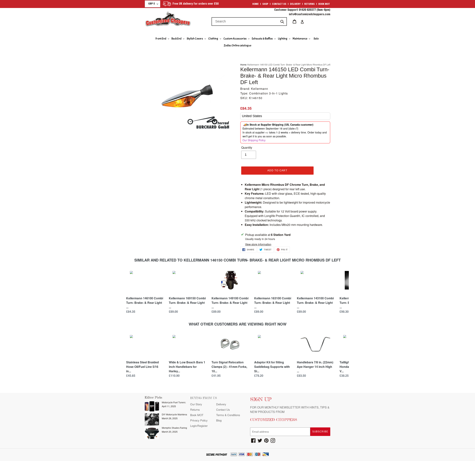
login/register (199, 426)
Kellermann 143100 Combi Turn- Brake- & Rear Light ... (315, 302)
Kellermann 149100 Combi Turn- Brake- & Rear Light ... (230, 302)
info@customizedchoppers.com (309, 14)
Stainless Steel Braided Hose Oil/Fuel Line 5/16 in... (142, 366)
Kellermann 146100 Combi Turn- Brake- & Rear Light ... (144, 302)
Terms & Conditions (228, 415)
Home (255, 4)
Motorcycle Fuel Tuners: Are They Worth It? (183, 402)
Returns (309, 4)
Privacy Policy (199, 420)
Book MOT (324, 4)
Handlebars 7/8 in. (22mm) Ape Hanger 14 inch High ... (315, 366)
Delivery (295, 4)
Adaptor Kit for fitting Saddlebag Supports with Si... (272, 366)
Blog (219, 420)
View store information (258, 244)
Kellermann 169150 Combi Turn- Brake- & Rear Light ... (187, 302)
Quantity (246, 147)
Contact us (279, 4)
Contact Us (223, 409)
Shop (265, 4)
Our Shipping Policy (254, 140)
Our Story (196, 404)
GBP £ (151, 4)
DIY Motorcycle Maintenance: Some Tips (182, 414)
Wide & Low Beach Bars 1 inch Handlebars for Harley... (187, 366)
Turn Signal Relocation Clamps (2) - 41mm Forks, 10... (229, 366)
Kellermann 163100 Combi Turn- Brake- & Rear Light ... (272, 302)
